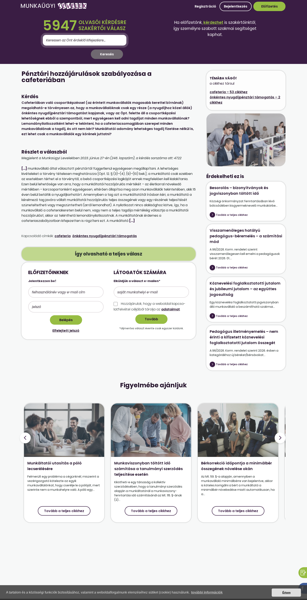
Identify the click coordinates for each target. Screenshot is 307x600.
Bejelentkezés (235, 6)
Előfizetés (269, 6)
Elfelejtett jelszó (65, 330)
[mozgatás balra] (25, 438)
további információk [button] (207, 592)
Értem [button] (286, 592)
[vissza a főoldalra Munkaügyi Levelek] (54, 8)
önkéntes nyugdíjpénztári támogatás (104, 236)
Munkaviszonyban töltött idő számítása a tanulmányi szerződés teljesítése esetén (148, 468)
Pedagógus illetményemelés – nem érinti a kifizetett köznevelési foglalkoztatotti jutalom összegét (244, 337)
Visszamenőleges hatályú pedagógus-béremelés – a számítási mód (246, 236)
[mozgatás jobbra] (280, 438)
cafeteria (63, 236)
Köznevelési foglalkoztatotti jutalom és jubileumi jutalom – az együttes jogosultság (245, 289)
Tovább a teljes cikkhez (232, 215)
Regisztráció (205, 6)
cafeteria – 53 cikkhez (228, 92)
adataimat (170, 309)
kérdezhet (213, 22)
